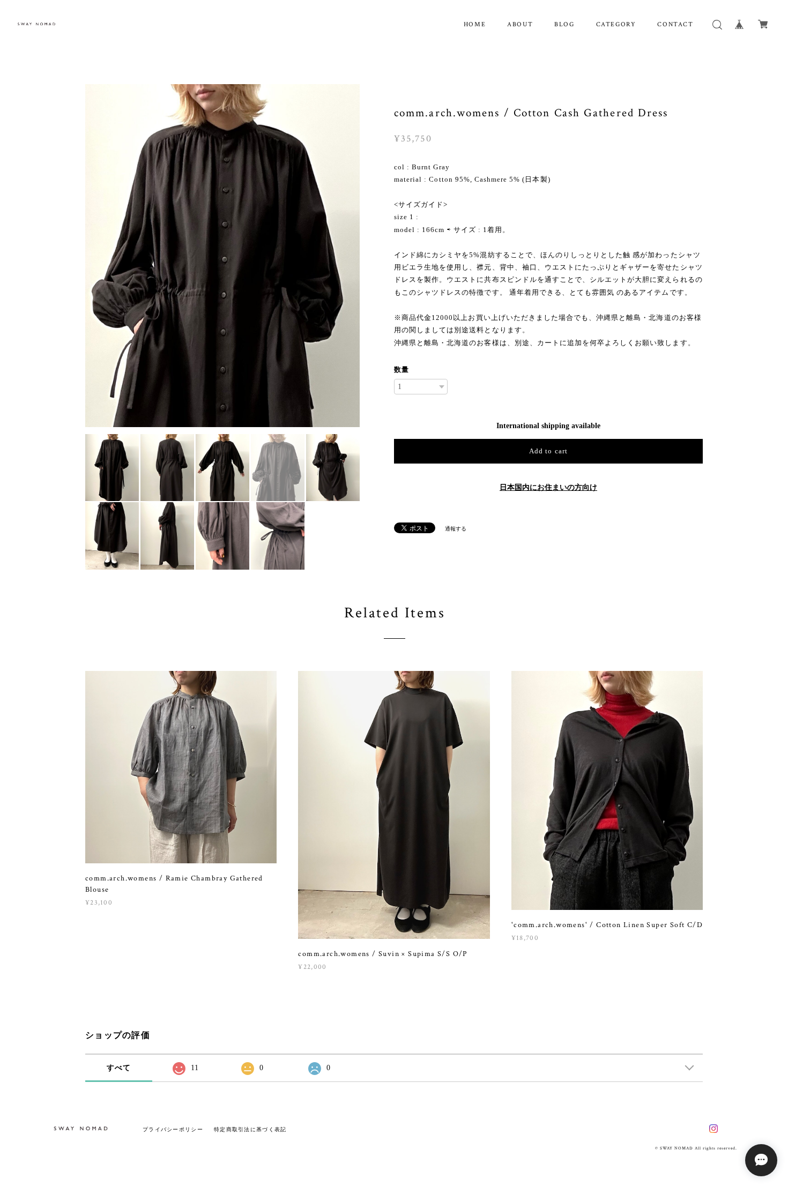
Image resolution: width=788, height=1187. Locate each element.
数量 (401, 369)
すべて (119, 1068)
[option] (222, 255)
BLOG (564, 24)
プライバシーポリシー (173, 1129)
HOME (475, 24)
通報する (455, 529)
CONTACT (675, 24)
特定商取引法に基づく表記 (250, 1129)
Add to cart (548, 451)
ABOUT (520, 24)
